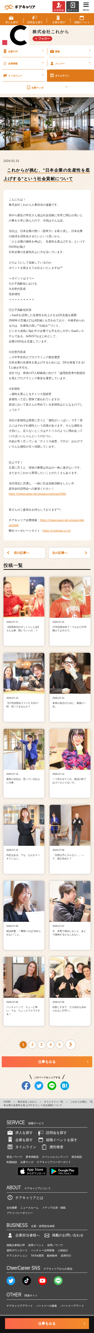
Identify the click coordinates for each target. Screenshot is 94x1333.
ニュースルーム (29, 1207)
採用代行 (66, 1255)
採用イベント (36, 1245)
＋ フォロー (42, 38)
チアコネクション (17, 1255)
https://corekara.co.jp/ (57, 530)
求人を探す (24, 1133)
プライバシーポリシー (20, 1212)
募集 (73, 51)
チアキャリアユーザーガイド (54, 1162)
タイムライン (62, 75)
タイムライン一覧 (53, 1101)
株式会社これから (27, 1101)
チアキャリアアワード (20, 1305)
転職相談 (12, 1162)
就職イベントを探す (61, 1140)
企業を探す (24, 1140)
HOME (7, 1101)
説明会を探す (56, 1133)
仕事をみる (47, 1062)
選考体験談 (32, 1156)
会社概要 (12, 1207)
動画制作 (52, 1255)
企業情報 (26, 63)
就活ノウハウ (14, 1156)
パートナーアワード (72, 1305)
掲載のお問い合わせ (68, 1235)
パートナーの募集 (46, 1305)
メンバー (73, 63)
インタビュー (26, 75)
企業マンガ (49, 87)
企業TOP (26, 51)
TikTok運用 (37, 1255)
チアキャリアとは (29, 1198)
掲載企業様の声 (16, 1245)
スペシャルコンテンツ (55, 1156)
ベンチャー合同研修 (42, 1250)
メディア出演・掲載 (54, 1207)
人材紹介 (63, 1250)
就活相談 (76, 1156)
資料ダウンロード (17, 1250)
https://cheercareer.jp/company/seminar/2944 (37, 494)
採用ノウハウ (55, 1245)
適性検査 (56, 1147)
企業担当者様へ (27, 1235)
